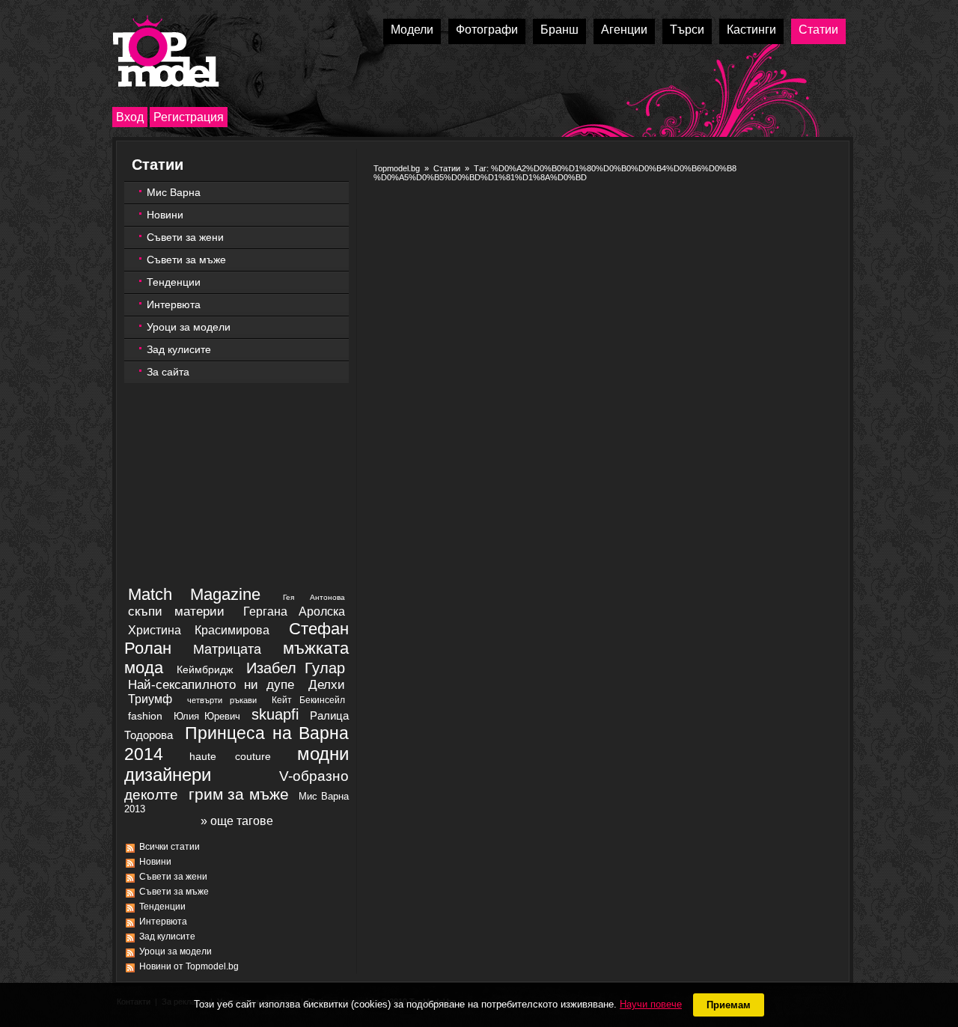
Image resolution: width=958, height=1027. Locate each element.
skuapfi (275, 714)
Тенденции (174, 282)
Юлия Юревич (207, 716)
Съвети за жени (185, 237)
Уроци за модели (189, 327)
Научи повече (651, 1004)
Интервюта (174, 304)
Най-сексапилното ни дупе (211, 685)
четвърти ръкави (222, 700)
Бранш (559, 29)
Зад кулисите (179, 349)
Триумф (150, 699)
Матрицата (227, 649)
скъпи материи (176, 611)
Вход (130, 117)
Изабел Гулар (295, 668)
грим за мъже (239, 794)
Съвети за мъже (186, 260)
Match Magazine (194, 594)
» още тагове (237, 821)
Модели (412, 29)
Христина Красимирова (198, 630)
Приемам (729, 1005)
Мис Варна (174, 192)
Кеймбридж (205, 669)
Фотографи (487, 29)
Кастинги (751, 29)
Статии (818, 29)
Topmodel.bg (396, 168)
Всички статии (169, 846)
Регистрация (188, 117)
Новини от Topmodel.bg (189, 966)
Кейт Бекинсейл (308, 700)
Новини (165, 215)
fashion (145, 716)
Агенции (624, 29)
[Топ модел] (165, 51)
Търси (687, 29)
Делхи (326, 685)
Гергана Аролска (294, 611)
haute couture (230, 756)
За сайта (168, 372)
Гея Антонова (314, 597)
